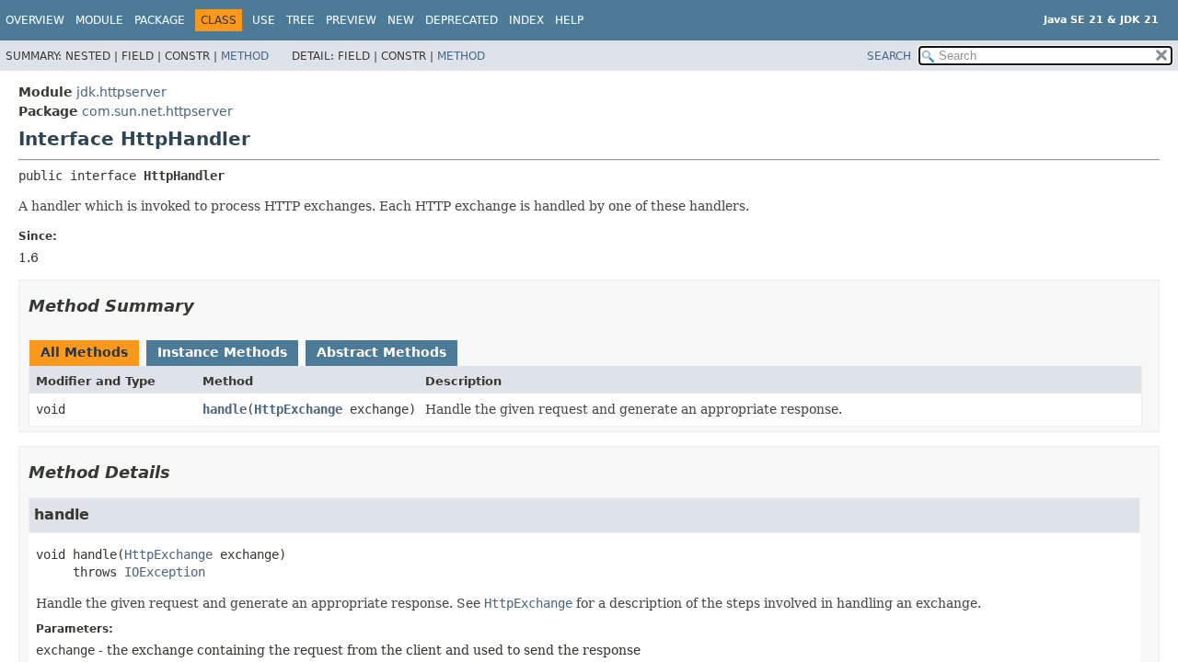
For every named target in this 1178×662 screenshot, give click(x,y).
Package (159, 20)
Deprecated (461, 20)
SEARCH (889, 56)
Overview (35, 20)
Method (245, 56)
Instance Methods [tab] (222, 352)
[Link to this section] (207, 305)
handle (224, 409)
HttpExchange (298, 409)
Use (263, 20)
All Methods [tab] (84, 352)
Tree (300, 20)
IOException (164, 572)
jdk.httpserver (121, 92)
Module (99, 20)
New (400, 20)
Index (526, 20)
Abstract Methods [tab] (381, 352)
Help (569, 20)
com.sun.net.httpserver (157, 111)
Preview (351, 20)
